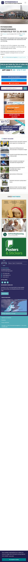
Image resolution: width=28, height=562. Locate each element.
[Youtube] (5, 282)
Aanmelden (5, 293)
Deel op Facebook (15, 77)
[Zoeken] (25, 88)
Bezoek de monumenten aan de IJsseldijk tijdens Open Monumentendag (17, 169)
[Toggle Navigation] (25, 3)
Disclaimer (3, 320)
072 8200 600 (6, 273)
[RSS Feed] (7, 282)
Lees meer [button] (11, 556)
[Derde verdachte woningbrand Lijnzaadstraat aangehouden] (4, 163)
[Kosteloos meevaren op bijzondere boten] (4, 183)
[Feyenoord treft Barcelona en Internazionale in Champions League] (4, 150)
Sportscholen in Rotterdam (16, 174)
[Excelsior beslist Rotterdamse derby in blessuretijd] (4, 157)
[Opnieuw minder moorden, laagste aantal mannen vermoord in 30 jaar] (4, 189)
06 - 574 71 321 (19, 70)
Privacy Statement (5, 322)
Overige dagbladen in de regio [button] (8, 313)
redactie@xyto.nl (6, 275)
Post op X (14, 80)
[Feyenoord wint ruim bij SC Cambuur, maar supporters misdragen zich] (4, 144)
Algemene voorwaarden (6, 317)
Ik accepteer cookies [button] (14, 559)
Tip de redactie (15, 83)
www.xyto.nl (6, 277)
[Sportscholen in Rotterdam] (4, 176)
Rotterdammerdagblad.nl (11, 2)
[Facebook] (2, 282)
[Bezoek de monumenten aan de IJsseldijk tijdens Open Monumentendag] (4, 170)
